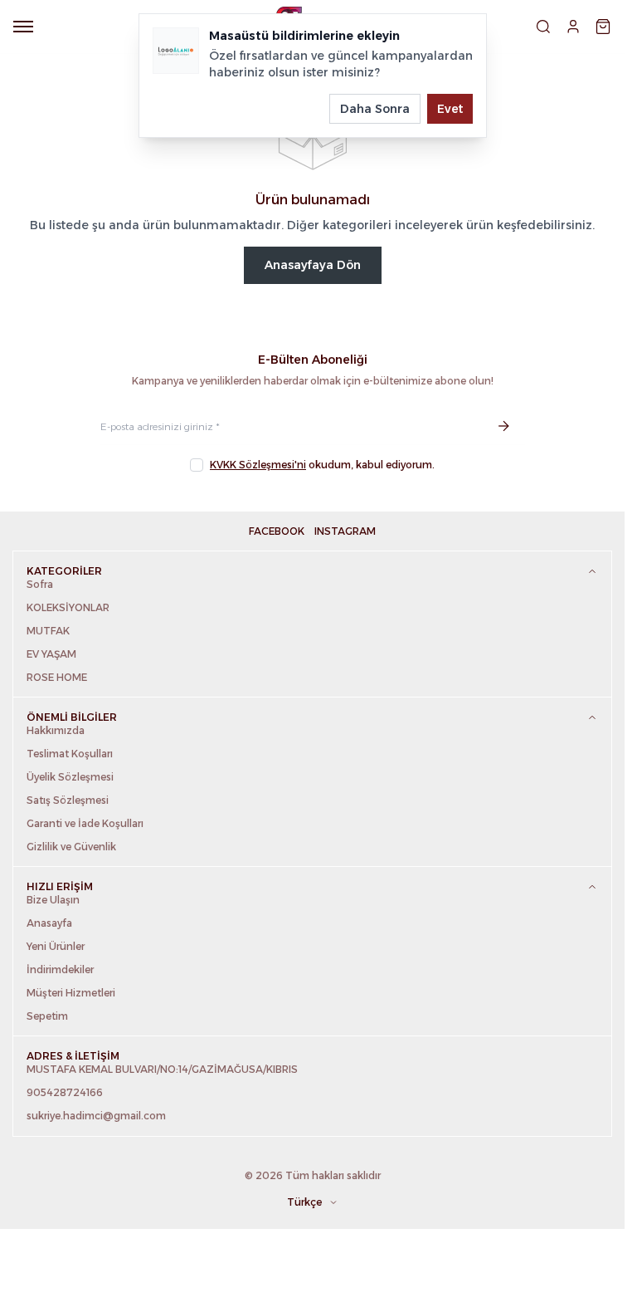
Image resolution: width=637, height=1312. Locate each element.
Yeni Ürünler (56, 946)
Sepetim (47, 1016)
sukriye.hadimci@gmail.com (96, 1115)
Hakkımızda (56, 730)
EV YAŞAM (51, 654)
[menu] (23, 26)
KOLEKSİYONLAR (68, 607)
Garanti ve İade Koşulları (85, 823)
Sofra (40, 584)
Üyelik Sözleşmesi (70, 777)
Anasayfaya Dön (313, 264)
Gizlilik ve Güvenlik (71, 846)
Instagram (345, 531)
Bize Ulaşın (53, 899)
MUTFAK (48, 630)
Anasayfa (49, 923)
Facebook (276, 531)
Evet (450, 108)
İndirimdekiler (60, 969)
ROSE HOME (57, 677)
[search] (543, 26)
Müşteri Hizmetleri (71, 992)
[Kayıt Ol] (503, 426)
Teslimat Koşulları (70, 753)
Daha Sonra (375, 108)
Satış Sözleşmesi (68, 800)
